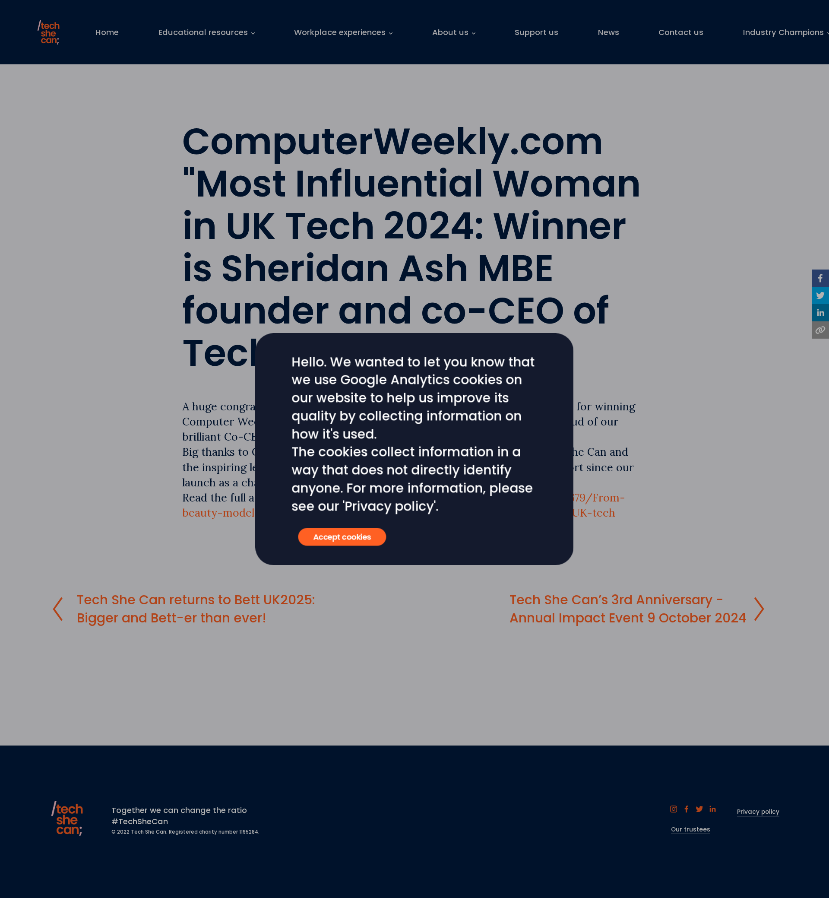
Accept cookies (342, 536)
